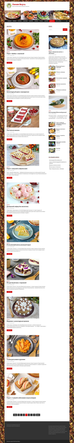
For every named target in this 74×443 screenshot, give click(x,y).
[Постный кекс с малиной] (52, 81)
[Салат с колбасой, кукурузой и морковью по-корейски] (52, 126)
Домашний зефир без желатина (17, 206)
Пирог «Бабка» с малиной (15, 53)
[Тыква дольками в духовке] (26, 346)
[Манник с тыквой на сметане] (52, 139)
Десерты (8, 90)
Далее (38, 414)
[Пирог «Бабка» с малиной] (26, 40)
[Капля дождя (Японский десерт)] (58, 109)
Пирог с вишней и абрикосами (17, 168)
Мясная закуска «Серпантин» (55, 166)
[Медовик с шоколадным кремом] (26, 308)
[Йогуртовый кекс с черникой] (26, 270)
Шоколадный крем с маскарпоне (18, 92)
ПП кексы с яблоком (60, 72)
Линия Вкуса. (19, 4)
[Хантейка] (52, 152)
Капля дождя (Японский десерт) (58, 112)
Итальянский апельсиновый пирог (19, 245)
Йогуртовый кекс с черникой (16, 283)
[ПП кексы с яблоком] (52, 75)
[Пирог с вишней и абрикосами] (26, 155)
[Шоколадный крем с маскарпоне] (26, 79)
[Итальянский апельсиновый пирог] (26, 231)
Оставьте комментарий (10, 55)
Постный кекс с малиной (61, 78)
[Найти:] (58, 29)
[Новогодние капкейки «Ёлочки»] (52, 146)
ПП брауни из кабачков (61, 89)
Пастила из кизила (13, 130)
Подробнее (9, 62)
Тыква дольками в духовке (16, 359)
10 (34, 414)
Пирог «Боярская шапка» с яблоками (56, 168)
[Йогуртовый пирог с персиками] (52, 69)
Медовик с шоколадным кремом (18, 321)
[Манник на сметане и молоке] (52, 133)
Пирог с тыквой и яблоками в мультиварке (21, 398)
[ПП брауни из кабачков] (52, 93)
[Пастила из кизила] (26, 117)
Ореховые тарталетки (61, 83)
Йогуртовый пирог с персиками (60, 67)
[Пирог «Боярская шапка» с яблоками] (58, 49)
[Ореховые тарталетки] (52, 87)
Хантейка (58, 148)
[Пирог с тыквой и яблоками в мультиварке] (26, 384)
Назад (15, 414)
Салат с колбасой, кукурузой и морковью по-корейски (61, 123)
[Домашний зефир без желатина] (26, 194)
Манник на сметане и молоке (55, 165)
